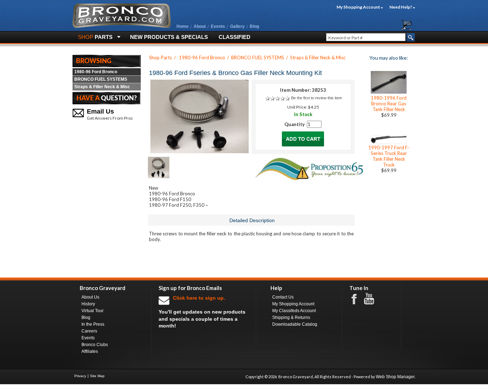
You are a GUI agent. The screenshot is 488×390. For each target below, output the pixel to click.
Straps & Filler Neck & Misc (102, 86)
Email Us (100, 111)
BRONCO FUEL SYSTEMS (100, 79)
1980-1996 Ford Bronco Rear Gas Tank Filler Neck (389, 103)
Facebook (357, 298)
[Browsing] (107, 60)
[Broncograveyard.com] (122, 26)
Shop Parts (160, 57)
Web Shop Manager (395, 376)
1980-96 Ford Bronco (95, 71)
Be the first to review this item (316, 98)
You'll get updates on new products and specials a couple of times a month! (202, 312)
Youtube (372, 299)
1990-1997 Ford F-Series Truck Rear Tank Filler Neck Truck (388, 156)
